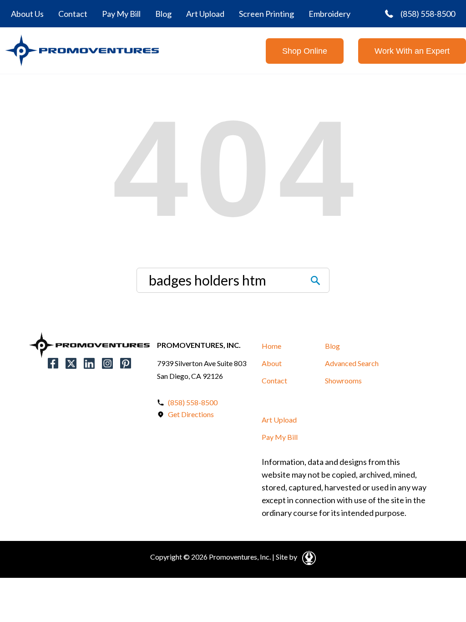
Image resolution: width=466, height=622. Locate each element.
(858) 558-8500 (427, 14)
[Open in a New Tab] (307, 556)
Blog (163, 14)
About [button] (272, 363)
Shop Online (304, 51)
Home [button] (271, 346)
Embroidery (329, 14)
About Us (27, 14)
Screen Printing (266, 14)
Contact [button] (274, 380)
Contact (72, 14)
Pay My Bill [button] (280, 437)
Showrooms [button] (343, 380)
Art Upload (205, 14)
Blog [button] (332, 346)
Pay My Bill (121, 14)
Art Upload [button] (279, 419)
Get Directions (191, 414)
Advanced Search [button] (352, 363)
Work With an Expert (412, 51)
